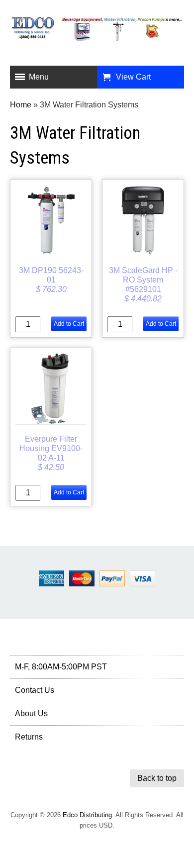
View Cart (133, 77)
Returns (29, 737)
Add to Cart (69, 323)
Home (20, 104)
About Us (31, 713)
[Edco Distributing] (97, 34)
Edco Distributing (87, 815)
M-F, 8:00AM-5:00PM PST (61, 666)
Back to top (157, 778)
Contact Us (34, 690)
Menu (39, 77)
